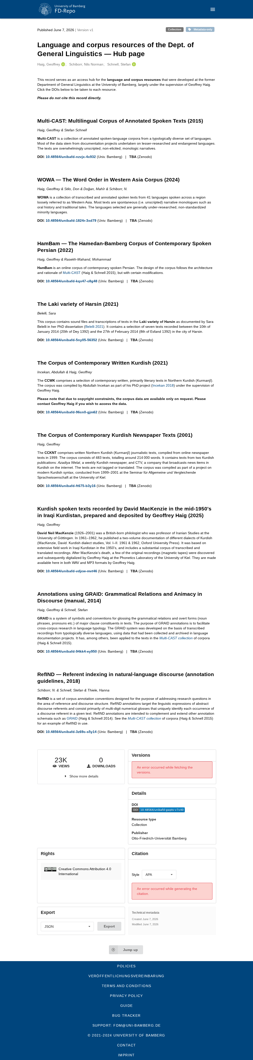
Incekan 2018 (163, 385)
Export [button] (109, 926)
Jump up (130, 950)
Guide (126, 1006)
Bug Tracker (126, 1015)
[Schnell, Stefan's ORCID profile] (133, 64)
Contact (126, 1045)
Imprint (126, 1055)
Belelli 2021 (94, 327)
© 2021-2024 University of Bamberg (126, 1035)
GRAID (72, 718)
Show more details (83, 776)
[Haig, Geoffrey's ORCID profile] (62, 64)
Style (135, 875)
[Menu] (212, 9)
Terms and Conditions (126, 986)
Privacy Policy (126, 996)
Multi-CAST (72, 273)
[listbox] (159, 874)
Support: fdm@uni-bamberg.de (126, 1025)
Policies (126, 966)
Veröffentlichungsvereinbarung (126, 976)
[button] (81, 871)
